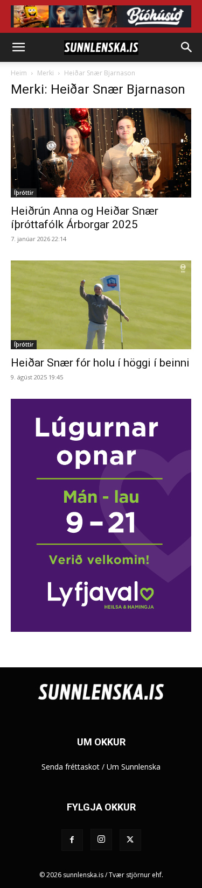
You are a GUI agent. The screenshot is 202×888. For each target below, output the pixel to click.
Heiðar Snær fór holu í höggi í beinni (100, 362)
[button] (18, 47)
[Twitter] (130, 840)
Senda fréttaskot (70, 767)
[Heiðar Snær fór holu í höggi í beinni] (101, 304)
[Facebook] (72, 840)
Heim (19, 72)
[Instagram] (101, 839)
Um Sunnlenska (134, 767)
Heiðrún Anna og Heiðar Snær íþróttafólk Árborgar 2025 (84, 218)
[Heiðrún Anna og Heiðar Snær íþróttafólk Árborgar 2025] (101, 152)
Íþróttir (23, 192)
